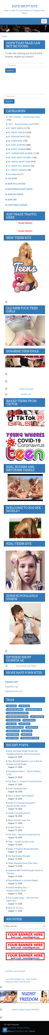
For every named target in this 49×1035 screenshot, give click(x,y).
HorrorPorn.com (34, 709)
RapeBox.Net (11, 682)
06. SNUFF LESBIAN (17, 149)
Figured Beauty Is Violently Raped (22, 880)
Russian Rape (32, 727)
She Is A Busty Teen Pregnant (21, 796)
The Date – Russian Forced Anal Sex (24, 834)
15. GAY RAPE (11, 178)
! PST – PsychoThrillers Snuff (21, 124)
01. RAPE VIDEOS (16, 128)
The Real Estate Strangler (19, 856)
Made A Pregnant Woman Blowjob (23, 849)
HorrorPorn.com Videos (17, 717)
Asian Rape (11, 706)
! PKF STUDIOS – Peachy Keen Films (24, 117)
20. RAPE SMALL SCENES (16, 205)
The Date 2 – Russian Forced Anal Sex (25, 781)
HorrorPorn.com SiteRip (17, 713)
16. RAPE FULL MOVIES (15, 184)
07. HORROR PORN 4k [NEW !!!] (21, 153)
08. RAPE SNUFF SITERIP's (19, 157)
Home (4, 36)
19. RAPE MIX (11, 199)
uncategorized (14, 174)
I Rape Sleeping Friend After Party (22, 863)
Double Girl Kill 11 (16, 827)
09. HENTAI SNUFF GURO (19, 162)
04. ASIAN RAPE (15, 141)
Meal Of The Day (15, 908)
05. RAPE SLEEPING (17, 145)
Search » (10, 70)
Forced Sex (24, 706)
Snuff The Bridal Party (17, 788)
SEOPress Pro (22, 1031)
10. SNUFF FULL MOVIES (19, 166)
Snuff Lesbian (12, 734)
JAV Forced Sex (37, 717)
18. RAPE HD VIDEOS (14, 194)
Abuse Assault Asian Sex (19, 820)
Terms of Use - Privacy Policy (16, 1028)
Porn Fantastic (13, 720)
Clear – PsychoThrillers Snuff (21, 842)
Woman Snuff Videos (30, 738)
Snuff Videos (12, 738)
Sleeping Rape (13, 731)
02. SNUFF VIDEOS (16, 132)
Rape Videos (24, 724)
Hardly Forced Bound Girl (19, 813)
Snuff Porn (26, 734)
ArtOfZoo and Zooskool (15, 971)
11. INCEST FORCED (17, 170)
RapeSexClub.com (14, 691)
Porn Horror (29, 720)
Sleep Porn (27, 731)
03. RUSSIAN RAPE (16, 136)
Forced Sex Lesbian (15, 709)
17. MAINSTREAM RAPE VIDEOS (18, 189)
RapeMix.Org (11, 686)
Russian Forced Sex (15, 727)
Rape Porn (11, 724)
